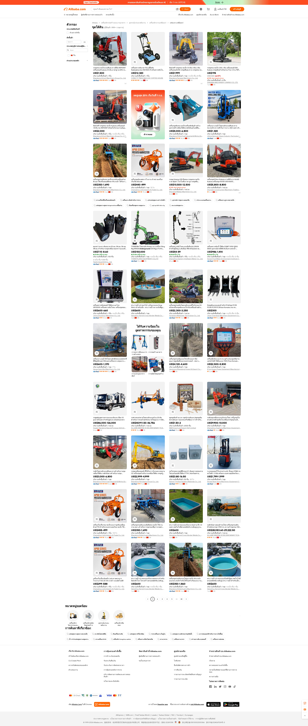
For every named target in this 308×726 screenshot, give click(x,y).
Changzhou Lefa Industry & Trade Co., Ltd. (146, 190)
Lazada (154, 715)
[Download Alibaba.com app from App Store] (213, 704)
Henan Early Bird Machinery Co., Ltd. (106, 369)
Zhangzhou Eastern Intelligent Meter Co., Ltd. (186, 259)
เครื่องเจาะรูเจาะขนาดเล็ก (226, 200)
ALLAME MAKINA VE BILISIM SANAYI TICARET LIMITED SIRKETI (148, 428)
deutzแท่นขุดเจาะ (177, 205)
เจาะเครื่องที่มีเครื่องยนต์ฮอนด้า (106, 200)
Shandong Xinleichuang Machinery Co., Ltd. (109, 190)
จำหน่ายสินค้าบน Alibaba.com (220, 656)
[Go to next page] (186, 599)
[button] (177, 9)
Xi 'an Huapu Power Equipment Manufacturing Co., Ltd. (224, 369)
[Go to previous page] (148, 599)
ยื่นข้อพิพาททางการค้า (182, 665)
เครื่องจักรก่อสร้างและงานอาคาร (113, 23)
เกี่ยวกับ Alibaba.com (76, 651)
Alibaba (95, 23)
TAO (172, 715)
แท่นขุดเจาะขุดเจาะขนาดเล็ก (78, 634)
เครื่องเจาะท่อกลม (218, 639)
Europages (189, 715)
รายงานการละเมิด (181, 679)
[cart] (209, 9)
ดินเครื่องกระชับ (118, 634)
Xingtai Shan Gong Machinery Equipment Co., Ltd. (224, 482)
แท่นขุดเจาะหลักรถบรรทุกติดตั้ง (182, 634)
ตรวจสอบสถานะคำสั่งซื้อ (218, 665)
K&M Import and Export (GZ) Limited (182, 428)
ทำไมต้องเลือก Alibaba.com (79, 656)
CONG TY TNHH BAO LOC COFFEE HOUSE (147, 78)
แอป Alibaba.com (197, 704)
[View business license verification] (176, 722)
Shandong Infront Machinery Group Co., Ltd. (109, 78)
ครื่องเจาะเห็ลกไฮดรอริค (145, 639)
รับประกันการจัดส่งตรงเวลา (114, 665)
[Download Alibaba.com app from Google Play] (231, 704)
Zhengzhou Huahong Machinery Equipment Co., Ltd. (224, 428)
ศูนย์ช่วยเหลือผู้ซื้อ (180, 656)
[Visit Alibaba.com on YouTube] (229, 686)
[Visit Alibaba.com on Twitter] (220, 686)
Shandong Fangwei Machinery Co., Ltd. (183, 78)
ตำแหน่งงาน (73, 670)
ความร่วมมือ (213, 677)
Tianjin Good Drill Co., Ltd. (102, 262)
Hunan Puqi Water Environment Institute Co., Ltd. (224, 259)
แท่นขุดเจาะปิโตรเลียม (137, 634)
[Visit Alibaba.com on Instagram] (225, 686)
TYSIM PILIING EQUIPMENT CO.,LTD (144, 259)
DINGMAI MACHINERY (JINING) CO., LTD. (222, 82)
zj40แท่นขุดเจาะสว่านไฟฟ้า (156, 200)
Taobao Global (164, 715)
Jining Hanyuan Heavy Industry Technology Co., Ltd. (224, 136)
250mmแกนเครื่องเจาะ (203, 200)
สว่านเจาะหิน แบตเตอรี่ (198, 639)
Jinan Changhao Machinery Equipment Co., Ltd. (224, 316)
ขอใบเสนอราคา (145, 661)
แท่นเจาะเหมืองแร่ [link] (176, 23)
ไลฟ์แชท (177, 661)
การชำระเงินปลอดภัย (112, 656)
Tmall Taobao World (142, 715)
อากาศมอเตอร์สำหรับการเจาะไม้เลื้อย (211, 634)
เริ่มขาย (212, 661)
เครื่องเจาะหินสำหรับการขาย (132, 200)
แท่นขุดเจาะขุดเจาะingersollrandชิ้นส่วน (109, 205)
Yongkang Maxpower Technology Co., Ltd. (184, 316)
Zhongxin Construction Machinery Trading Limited (224, 190)
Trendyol (179, 715)
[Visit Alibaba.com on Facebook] (210, 686)
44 (181, 599)
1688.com (129, 715)
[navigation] (77, 311)
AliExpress (120, 715)
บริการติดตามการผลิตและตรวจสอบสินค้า (117, 675)
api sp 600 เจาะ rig (158, 205)
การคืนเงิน (178, 670)
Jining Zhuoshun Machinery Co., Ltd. (106, 316)
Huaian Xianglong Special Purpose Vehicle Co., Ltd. (110, 428)
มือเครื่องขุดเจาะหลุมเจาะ (137, 205)
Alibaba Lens (77, 704)
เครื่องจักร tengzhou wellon (122, 639)
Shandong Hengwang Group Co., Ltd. (145, 482)
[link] (305, 703)
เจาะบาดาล (163, 639)
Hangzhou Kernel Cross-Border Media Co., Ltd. (148, 316)
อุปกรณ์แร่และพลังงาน (137, 23)
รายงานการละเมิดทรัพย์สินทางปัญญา (188, 674)
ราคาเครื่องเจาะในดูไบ (158, 634)
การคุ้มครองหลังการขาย (113, 670)
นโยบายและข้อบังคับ (111, 681)
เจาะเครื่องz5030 (100, 639)
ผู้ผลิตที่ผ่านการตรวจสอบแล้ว (149, 656)
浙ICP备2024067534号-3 (215, 722)
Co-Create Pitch (75, 661)
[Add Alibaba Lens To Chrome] (102, 704)
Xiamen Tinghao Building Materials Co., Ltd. (185, 482)
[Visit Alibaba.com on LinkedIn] (215, 686)
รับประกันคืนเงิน (110, 661)
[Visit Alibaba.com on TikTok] (234, 686)
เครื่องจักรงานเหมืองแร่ (157, 23)
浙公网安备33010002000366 (193, 722)
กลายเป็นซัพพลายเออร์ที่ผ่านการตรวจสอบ (223, 671)
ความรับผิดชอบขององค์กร (78, 665)
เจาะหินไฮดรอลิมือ (100, 634)
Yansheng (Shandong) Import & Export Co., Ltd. (186, 369)
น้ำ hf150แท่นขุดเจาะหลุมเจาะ (78, 639)
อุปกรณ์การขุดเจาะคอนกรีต (180, 200)
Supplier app (162, 704)
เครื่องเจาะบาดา (179, 639)
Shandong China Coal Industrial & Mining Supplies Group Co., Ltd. (186, 136)
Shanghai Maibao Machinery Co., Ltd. (182, 192)
